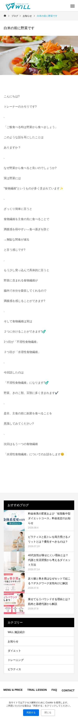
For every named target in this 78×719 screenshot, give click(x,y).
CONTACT (68, 690)
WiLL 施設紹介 (16, 632)
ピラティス (14, 669)
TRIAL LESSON (37, 689)
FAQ (54, 689)
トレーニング (16, 659)
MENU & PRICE (13, 689)
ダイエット (14, 650)
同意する (31, 712)
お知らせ (13, 641)
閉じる (47, 712)
